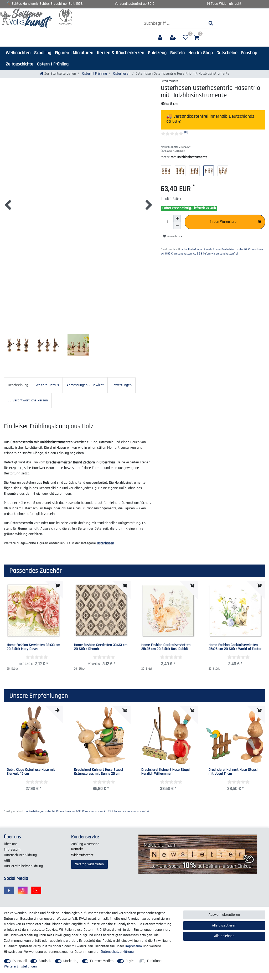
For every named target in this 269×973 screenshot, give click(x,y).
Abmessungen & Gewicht (85, 385)
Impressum (12, 849)
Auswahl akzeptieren (224, 914)
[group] (33, 735)
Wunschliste (174, 236)
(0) (186, 132)
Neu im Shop (200, 53)
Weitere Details (47, 385)
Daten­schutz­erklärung (20, 855)
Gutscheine (226, 53)
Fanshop (249, 53)
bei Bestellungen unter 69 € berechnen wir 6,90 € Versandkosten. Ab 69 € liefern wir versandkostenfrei (87, 811)
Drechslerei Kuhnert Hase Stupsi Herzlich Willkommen (165, 772)
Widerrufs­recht (82, 855)
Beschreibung (18, 385)
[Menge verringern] (177, 225)
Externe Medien (101, 961)
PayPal (130, 961)
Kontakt (77, 849)
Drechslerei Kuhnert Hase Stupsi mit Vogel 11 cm (233, 772)
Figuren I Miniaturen (74, 53)
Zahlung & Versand (85, 844)
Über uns (10, 844)
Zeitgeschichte (19, 64)
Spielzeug (157, 53)
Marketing (70, 961)
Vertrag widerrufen (89, 864)
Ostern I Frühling (53, 64)
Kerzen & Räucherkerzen (120, 53)
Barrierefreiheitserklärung (23, 866)
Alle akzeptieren (224, 925)
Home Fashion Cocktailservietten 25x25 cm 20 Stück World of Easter (235, 647)
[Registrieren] (173, 37)
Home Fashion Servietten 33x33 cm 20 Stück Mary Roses (33, 647)
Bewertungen (121, 385)
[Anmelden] (160, 37)
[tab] (18, 385)
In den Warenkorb (223, 221)
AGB (7, 860)
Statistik (45, 961)
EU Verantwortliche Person (28, 400)
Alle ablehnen (224, 936)
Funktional (154, 961)
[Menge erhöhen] (177, 218)
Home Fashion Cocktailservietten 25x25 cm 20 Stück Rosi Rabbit (165, 647)
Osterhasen (121, 73)
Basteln (177, 53)
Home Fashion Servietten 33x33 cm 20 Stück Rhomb (100, 647)
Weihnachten (18, 53)
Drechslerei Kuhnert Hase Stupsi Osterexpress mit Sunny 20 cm (98, 772)
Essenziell (19, 961)
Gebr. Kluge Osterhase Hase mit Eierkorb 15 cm (31, 772)
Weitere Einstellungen (20, 966)
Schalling (42, 53)
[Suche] (211, 23)
